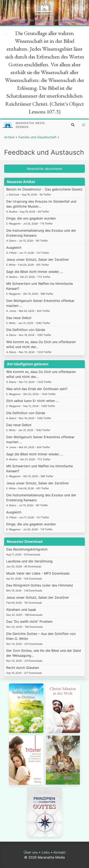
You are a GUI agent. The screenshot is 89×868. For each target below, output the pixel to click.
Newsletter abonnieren (44, 169)
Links (46, 852)
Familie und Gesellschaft (37, 137)
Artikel (9, 137)
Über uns (31, 852)
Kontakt (60, 852)
